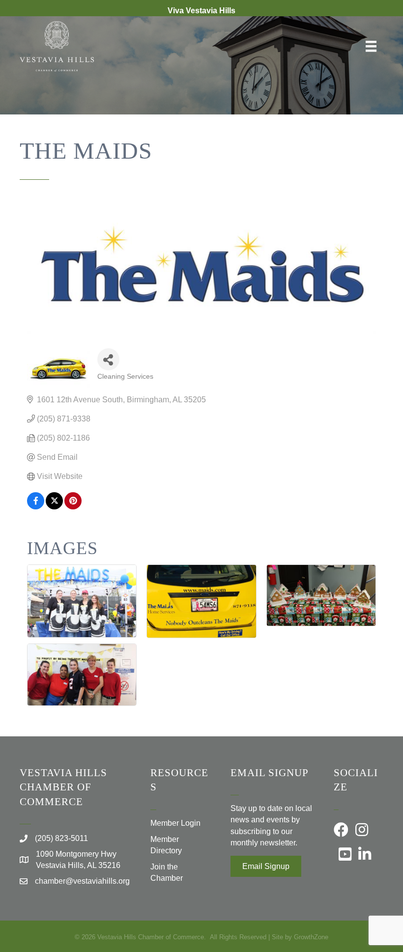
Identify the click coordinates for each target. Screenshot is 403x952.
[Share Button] (108, 359)
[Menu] (371, 46)
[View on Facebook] (35, 507)
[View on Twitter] (54, 507)
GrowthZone (311, 937)
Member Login (175, 823)
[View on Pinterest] (73, 507)
